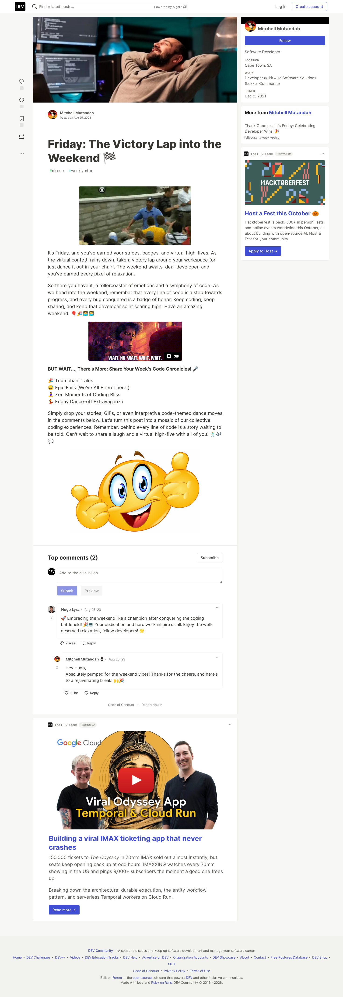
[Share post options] (21, 153)
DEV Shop (319, 957)
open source (142, 978)
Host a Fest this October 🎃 (282, 213)
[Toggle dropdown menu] (217, 607)
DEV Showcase (224, 957)
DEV (189, 978)
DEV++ (60, 957)
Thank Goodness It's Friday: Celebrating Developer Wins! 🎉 (279, 131)
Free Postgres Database (289, 957)
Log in (280, 6)
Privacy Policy (174, 971)
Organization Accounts (190, 957)
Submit (67, 590)
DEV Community (100, 950)
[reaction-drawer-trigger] (22, 84)
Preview (92, 590)
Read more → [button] (64, 910)
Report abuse (152, 705)
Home (17, 957)
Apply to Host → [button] (262, 251)
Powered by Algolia (168, 7)
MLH (171, 964)
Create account (309, 6)
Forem (117, 978)
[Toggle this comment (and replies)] (52, 618)
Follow (285, 40)
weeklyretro (80, 170)
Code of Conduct (121, 705)
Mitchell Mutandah (77, 112)
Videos (75, 957)
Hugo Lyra (70, 609)
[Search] (34, 6)
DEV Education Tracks (102, 957)
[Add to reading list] (21, 120)
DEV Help (130, 957)
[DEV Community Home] (20, 6)
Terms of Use (200, 971)
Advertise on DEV (155, 957)
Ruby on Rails (161, 982)
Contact (260, 957)
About (244, 957)
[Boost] (21, 137)
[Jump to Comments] (21, 102)
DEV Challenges (38, 957)
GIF (176, 356)
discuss (57, 170)
